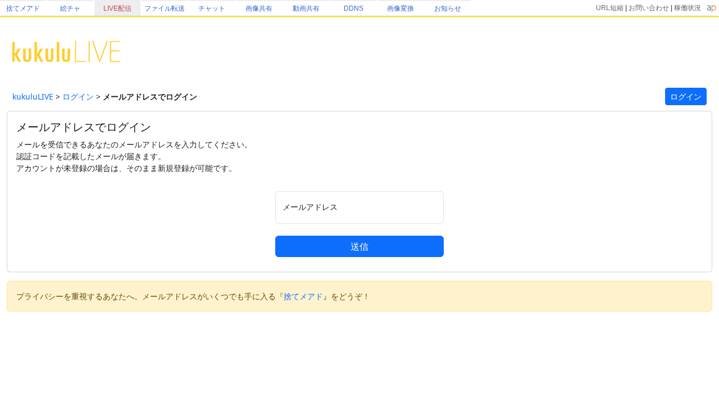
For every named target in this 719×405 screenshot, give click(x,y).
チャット (211, 8)
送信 (359, 246)
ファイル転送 (164, 8)
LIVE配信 (117, 8)
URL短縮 (610, 8)
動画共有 (306, 8)
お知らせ (447, 8)
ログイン (78, 96)
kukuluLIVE (32, 96)
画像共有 (258, 8)
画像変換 (400, 8)
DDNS (353, 8)
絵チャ (70, 8)
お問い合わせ (649, 8)
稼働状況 (687, 8)
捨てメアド (23, 8)
